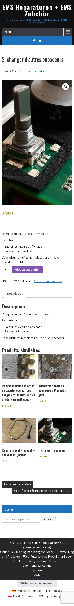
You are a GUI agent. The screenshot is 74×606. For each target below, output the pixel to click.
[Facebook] (34, 40)
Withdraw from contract (37, 583)
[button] (65, 86)
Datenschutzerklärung (37, 566)
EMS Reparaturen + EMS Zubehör (37, 10)
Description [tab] (15, 294)
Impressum (37, 570)
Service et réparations (48, 281)
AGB (37, 575)
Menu (7, 32)
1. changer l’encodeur (17, 484)
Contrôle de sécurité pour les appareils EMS (42, 491)
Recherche (48, 519)
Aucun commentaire (31, 71)
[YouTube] (40, 40)
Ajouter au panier (27, 269)
